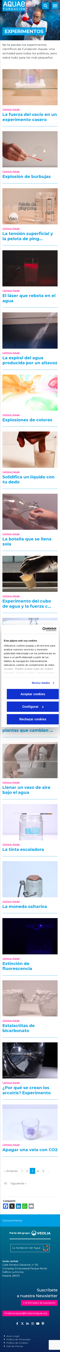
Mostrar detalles (41, 682)
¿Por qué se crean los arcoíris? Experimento (26, 1090)
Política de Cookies (17, 1342)
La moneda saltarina (24, 906)
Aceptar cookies (32, 694)
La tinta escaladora (23, 849)
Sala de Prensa (14, 1346)
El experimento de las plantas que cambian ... (27, 728)
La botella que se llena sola (27, 541)
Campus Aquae (11, 109)
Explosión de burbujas (26, 176)
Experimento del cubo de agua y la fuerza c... (26, 603)
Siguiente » (18, 1183)
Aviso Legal (12, 1336)
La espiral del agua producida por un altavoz (29, 360)
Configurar (30, 706)
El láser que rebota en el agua (29, 298)
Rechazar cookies (32, 719)
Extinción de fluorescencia (17, 966)
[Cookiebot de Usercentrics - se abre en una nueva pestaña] (42, 629)
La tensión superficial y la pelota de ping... (27, 236)
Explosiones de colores (27, 419)
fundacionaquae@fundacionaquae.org (25, 1313)
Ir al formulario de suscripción (39, 1302)
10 (5, 1183)
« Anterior (11, 1171)
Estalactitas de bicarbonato (18, 1028)
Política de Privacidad (18, 1339)
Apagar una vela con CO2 (30, 1149)
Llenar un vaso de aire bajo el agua (26, 790)
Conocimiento (12, 1220)
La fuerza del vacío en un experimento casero (29, 117)
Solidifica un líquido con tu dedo (28, 479)
